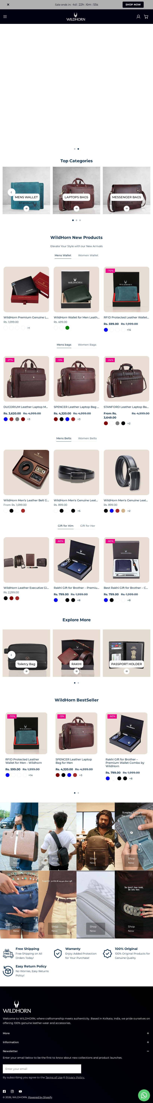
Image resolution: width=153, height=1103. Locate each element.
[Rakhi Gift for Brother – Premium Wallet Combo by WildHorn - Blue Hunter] (62, 600)
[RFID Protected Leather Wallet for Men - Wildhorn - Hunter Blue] (106, 330)
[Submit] (76, 1068)
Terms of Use (54, 1077)
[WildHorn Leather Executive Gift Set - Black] (6, 598)
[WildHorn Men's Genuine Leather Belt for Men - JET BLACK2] (67, 511)
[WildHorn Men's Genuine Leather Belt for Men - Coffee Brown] (117, 511)
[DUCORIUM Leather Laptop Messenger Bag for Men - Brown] (11, 419)
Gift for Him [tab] (66, 525)
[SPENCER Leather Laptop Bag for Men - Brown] (73, 419)
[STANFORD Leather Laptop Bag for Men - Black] (123, 423)
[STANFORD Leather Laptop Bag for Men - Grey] (117, 423)
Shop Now (16, 860)
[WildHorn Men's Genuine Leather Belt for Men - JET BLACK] (62, 511)
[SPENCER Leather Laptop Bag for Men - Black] (62, 419)
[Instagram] (12, 1091)
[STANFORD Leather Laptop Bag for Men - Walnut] (112, 423)
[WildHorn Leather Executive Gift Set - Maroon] (11, 598)
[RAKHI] (76, 653)
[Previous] (11, 192)
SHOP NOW (133, 4)
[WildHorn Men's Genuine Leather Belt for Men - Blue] (112, 511)
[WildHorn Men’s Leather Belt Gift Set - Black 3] (6, 511)
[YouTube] (20, 1091)
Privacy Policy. (75, 1077)
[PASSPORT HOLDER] (126, 653)
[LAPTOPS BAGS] (76, 190)
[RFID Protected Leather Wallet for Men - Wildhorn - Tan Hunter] (117, 330)
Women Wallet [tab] (88, 255)
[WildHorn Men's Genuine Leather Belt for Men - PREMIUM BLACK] (73, 511)
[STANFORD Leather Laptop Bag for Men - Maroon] (106, 423)
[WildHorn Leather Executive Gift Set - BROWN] (17, 598)
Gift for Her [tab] (87, 525)
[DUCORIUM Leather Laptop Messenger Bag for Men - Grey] (17, 419)
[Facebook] (4, 1091)
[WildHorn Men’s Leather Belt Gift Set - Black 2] (17, 511)
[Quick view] (42, 308)
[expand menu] (5, 17)
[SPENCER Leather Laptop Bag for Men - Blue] (67, 419)
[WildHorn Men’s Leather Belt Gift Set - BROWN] (23, 511)
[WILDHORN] (76, 16)
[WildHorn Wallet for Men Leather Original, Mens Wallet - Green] (67, 328)
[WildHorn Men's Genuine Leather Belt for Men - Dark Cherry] (56, 511)
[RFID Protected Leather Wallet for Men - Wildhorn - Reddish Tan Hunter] (123, 330)
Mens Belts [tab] (63, 438)
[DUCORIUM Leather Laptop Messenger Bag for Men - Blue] (6, 419)
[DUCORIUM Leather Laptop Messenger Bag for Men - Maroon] (23, 419)
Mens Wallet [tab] (63, 255)
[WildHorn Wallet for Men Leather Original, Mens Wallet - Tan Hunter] (56, 328)
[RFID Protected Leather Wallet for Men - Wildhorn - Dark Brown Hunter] (112, 330)
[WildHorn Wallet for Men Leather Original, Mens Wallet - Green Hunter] (62, 328)
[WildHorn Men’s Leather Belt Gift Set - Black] (11, 511)
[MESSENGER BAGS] (126, 190)
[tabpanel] (76, 299)
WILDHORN (19, 1097)
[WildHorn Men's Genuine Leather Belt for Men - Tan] (123, 511)
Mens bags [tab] (64, 344)
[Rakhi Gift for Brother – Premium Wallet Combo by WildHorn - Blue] (56, 600)
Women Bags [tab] (87, 344)
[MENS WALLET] (26, 190)
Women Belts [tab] (87, 438)
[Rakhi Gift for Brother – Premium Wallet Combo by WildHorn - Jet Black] (73, 600)
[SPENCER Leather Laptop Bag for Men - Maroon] (56, 419)
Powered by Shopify (40, 1097)
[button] (146, 17)
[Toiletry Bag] (26, 653)
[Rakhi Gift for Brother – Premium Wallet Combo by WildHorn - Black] (67, 600)
